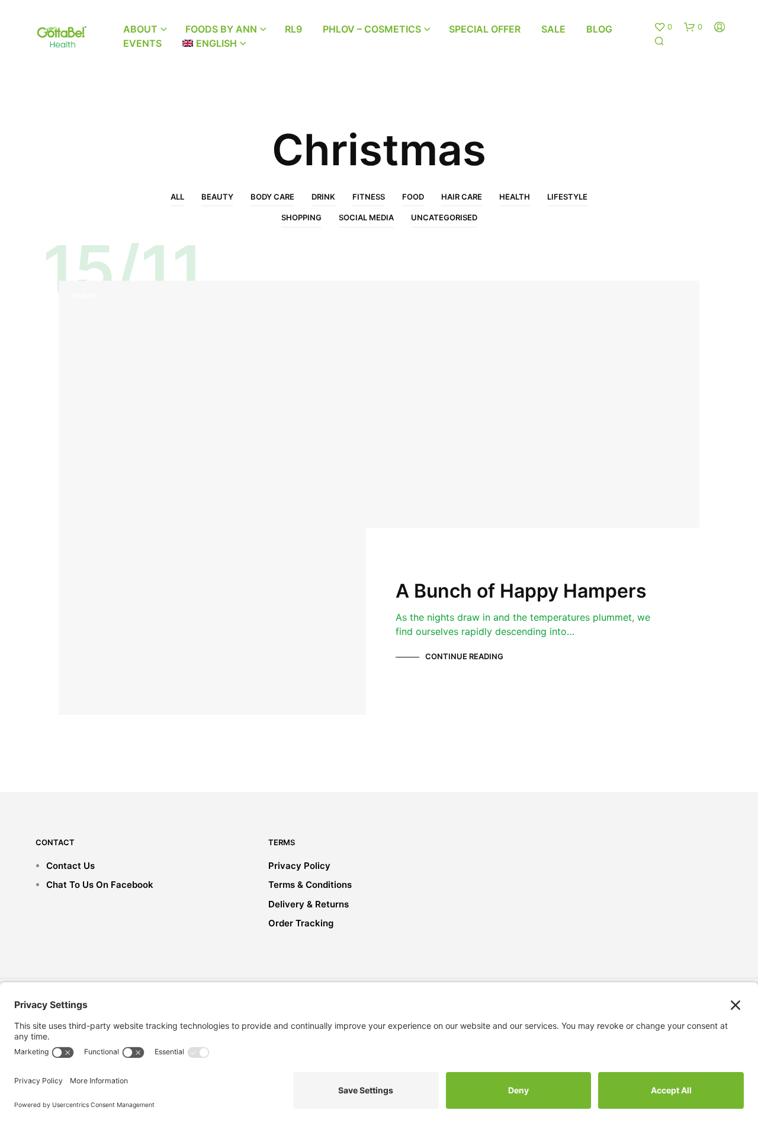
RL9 (293, 29)
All (177, 196)
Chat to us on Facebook (99, 884)
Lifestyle (567, 196)
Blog (599, 29)
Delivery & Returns (308, 904)
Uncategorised (444, 217)
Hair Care (461, 196)
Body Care (272, 196)
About (140, 29)
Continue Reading (464, 656)
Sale (553, 29)
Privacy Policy (299, 865)
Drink (323, 196)
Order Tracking (300, 923)
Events (142, 43)
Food (413, 196)
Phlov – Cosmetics (372, 29)
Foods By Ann (221, 29)
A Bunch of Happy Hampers (521, 590)
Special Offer (485, 29)
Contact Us (70, 865)
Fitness (368, 196)
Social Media (366, 217)
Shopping (301, 217)
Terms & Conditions (310, 884)
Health (514, 196)
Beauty (217, 196)
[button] (663, 27)
